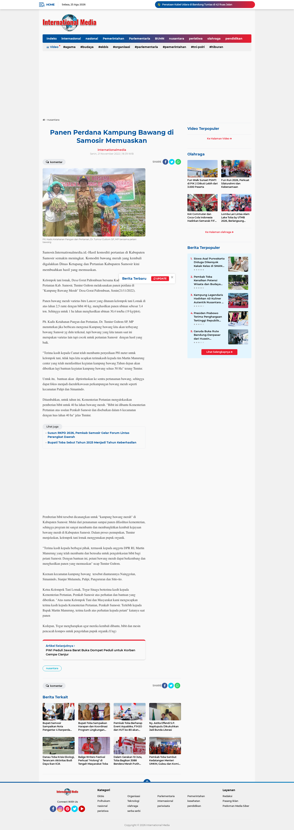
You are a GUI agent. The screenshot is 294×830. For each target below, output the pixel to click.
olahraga (214, 38)
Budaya (88, 47)
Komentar (56, 162)
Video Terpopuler (203, 128)
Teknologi (133, 800)
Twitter (76, 814)
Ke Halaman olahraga (218, 232)
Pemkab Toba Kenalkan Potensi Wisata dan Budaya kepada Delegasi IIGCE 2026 (209, 280)
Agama (70, 47)
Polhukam (103, 800)
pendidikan (233, 38)
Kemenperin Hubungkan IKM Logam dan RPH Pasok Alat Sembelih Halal (206, 4)
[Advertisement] (147, 83)
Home (50, 4)
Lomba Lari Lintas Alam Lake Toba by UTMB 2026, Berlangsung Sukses (235, 218)
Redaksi (227, 796)
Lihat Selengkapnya (218, 351)
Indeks (52, 38)
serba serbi (133, 810)
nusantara (176, 38)
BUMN (159, 38)
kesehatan (193, 800)
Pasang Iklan (230, 800)
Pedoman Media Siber (236, 805)
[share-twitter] (172, 162)
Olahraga (196, 154)
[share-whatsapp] (178, 162)
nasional (92, 38)
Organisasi (122, 47)
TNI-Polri (199, 47)
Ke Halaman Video (218, 138)
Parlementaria (139, 38)
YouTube (84, 814)
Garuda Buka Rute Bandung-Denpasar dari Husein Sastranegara (207, 335)
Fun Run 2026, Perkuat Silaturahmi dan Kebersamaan (235, 183)
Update (161, 278)
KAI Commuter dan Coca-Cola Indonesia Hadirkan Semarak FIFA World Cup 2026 (202, 218)
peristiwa (196, 38)
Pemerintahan (113, 38)
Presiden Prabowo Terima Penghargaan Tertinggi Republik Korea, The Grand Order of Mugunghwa (208, 316)
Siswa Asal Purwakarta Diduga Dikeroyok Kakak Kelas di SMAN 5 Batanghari (209, 262)
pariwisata (163, 805)
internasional (71, 38)
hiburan (217, 47)
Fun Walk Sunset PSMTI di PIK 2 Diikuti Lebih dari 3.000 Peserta (202, 183)
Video (54, 47)
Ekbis (104, 47)
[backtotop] (147, 782)
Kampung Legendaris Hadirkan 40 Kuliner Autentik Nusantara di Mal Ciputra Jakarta (209, 298)
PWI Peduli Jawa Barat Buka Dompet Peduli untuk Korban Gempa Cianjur (90, 652)
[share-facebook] (165, 162)
